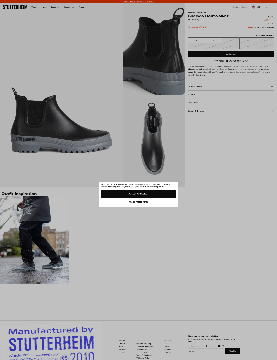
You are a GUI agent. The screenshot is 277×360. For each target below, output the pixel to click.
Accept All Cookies (139, 194)
